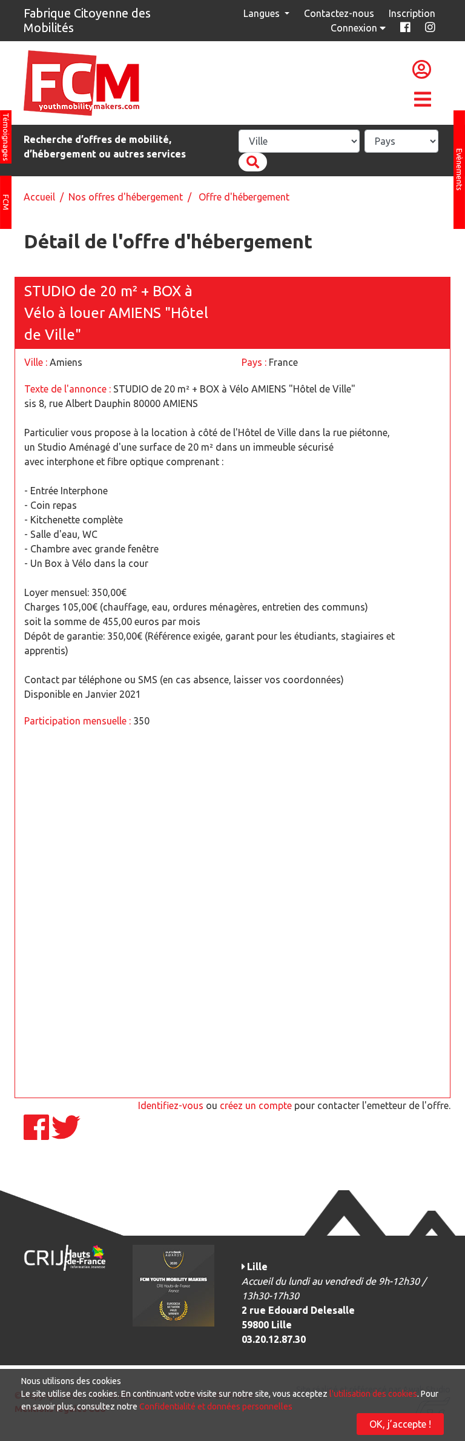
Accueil (39, 196)
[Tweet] (66, 1134)
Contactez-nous (339, 13)
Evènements (459, 169)
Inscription (412, 13)
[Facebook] (37, 1134)
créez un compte (256, 1105)
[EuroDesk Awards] (173, 1284)
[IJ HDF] (64, 1256)
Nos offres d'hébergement (125, 196)
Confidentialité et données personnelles (215, 1406)
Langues (262, 13)
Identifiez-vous (170, 1105)
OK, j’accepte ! (400, 1424)
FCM (6, 202)
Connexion (355, 27)
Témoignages (6, 137)
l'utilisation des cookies (373, 1394)
